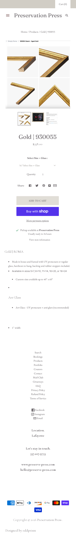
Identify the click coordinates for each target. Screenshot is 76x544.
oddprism (29, 530)
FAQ (38, 385)
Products (33, 31)
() (63, 4)
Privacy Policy (38, 390)
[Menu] (8, 15)
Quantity (31, 174)
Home (24, 31)
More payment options (37, 220)
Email (39, 418)
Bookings (38, 356)
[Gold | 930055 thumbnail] (24, 119)
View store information (39, 239)
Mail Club (38, 377)
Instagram (39, 414)
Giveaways (38, 381)
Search (38, 352)
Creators (38, 369)
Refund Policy (38, 394)
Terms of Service (38, 398)
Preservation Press (49, 520)
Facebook (39, 410)
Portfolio (38, 365)
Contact (38, 373)
